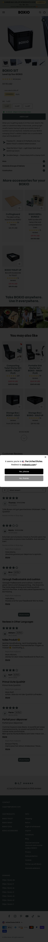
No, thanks (24, 478)
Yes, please (24, 471)
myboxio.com (29, 464)
